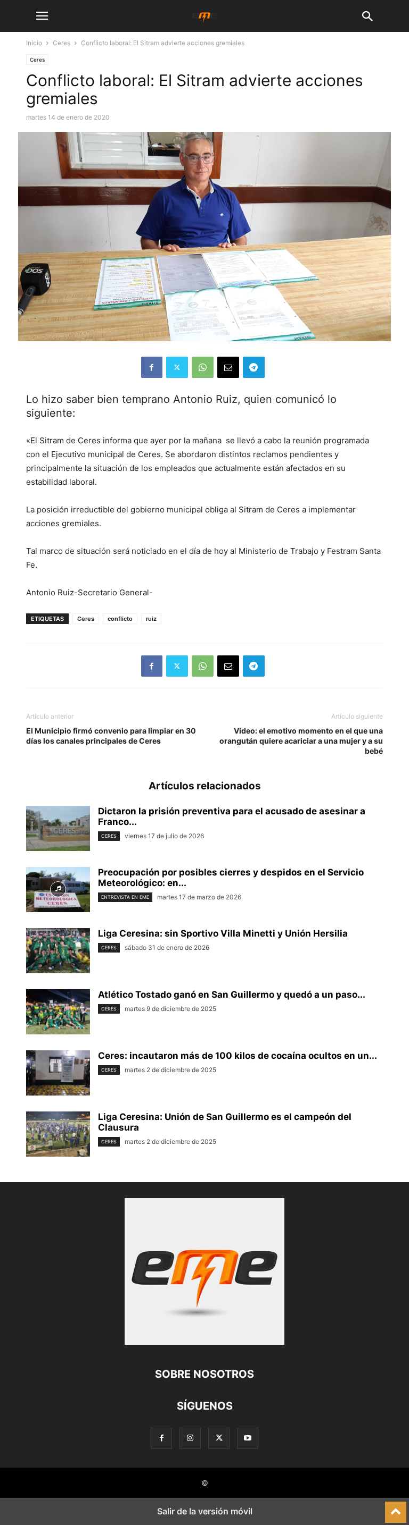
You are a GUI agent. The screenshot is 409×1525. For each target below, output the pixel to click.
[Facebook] (151, 367)
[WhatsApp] (203, 367)
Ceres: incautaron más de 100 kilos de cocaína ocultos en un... (237, 1055)
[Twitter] (177, 367)
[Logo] (204, 1342)
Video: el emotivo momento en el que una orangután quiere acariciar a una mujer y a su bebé (301, 740)
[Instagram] (190, 1438)
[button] (42, 16)
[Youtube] (247, 1438)
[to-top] (395, 1507)
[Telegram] (254, 367)
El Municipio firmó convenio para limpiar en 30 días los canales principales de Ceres (111, 735)
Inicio (34, 43)
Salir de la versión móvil (204, 1511)
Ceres (61, 43)
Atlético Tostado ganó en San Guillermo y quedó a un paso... (231, 994)
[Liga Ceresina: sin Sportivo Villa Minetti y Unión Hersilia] (58, 952)
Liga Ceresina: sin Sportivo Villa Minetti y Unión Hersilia (223, 933)
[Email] (228, 367)
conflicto (120, 618)
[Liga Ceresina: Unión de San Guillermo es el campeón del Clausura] (58, 1135)
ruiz (151, 618)
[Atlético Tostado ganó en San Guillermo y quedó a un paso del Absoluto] (58, 1013)
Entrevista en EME (125, 897)
